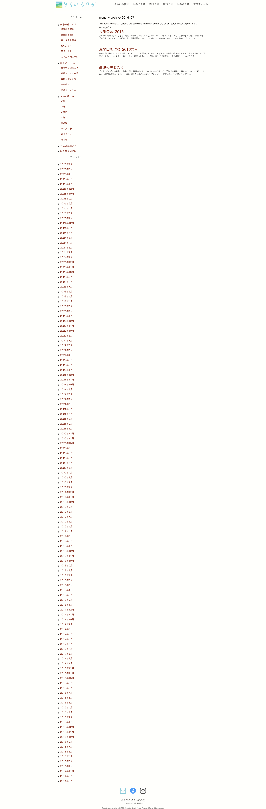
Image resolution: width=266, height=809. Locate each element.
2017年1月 (66, 663)
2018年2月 (66, 600)
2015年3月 (66, 761)
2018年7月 (66, 575)
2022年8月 (66, 336)
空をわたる (66, 51)
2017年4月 (66, 649)
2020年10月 (67, 443)
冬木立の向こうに (69, 57)
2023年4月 (66, 301)
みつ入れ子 (66, 129)
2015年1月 (66, 766)
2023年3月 (66, 306)
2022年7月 (66, 340)
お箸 (63, 107)
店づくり (168, 4)
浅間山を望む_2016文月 (118, 49)
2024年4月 (66, 243)
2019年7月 (66, 517)
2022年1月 (66, 370)
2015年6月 (66, 751)
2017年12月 (67, 609)
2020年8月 (66, 453)
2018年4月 (66, 590)
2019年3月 (66, 536)
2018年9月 (66, 565)
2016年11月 (67, 673)
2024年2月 (66, 252)
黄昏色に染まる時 (69, 73)
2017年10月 (67, 619)
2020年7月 (66, 458)
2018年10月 (67, 561)
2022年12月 (67, 321)
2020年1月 (66, 487)
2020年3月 (66, 477)
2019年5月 (66, 526)
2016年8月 (66, 688)
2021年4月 (66, 414)
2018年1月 (66, 605)
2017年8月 (66, 629)
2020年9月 (66, 448)
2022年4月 (66, 355)
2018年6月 (66, 580)
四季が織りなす (68, 24)
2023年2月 (66, 311)
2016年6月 (66, 698)
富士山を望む (67, 35)
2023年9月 (66, 277)
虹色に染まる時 (68, 79)
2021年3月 (66, 419)
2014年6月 (66, 781)
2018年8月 (66, 570)
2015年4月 (66, 756)
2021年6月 (66, 404)
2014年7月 (66, 776)
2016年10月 (67, 678)
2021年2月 (66, 424)
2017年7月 (66, 634)
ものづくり (139, 4)
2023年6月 (66, 291)
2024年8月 (66, 228)
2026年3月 (66, 179)
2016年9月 (66, 683)
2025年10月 (67, 194)
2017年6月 (66, 639)
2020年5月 (66, 468)
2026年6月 (66, 169)
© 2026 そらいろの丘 (133, 800)
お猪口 (64, 112)
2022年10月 (67, 331)
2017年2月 (66, 658)
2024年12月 (67, 223)
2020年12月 (67, 433)
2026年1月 (66, 184)
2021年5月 (66, 409)
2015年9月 (66, 742)
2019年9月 (66, 507)
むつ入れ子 (66, 134)
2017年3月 (66, 654)
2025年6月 (66, 203)
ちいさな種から (68, 146)
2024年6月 (66, 238)
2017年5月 (66, 644)
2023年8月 (66, 282)
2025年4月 (66, 208)
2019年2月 (66, 541)
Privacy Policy (141, 808)
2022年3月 (66, 360)
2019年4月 (66, 531)
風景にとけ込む (68, 63)
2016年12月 (67, 668)
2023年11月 (67, 267)
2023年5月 (66, 296)
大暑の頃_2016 (111, 31)
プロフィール (200, 4)
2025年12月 (67, 189)
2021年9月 (66, 389)
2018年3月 (66, 595)
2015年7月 (66, 747)
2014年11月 (67, 771)
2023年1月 (66, 316)
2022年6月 (66, 345)
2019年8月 (66, 512)
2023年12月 (67, 262)
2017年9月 (66, 624)
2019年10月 (67, 502)
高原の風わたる (111, 67)
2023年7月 (66, 286)
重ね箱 (64, 123)
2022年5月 (66, 350)
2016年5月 (66, 702)
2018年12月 (67, 551)
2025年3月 (66, 213)
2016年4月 (66, 707)
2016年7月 (66, 693)
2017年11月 (67, 614)
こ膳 (63, 117)
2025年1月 (66, 218)
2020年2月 (66, 482)
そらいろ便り (121, 4)
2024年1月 (66, 257)
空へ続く (65, 84)
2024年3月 (66, 247)
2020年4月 (66, 472)
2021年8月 (66, 394)
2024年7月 (66, 233)
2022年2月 (66, 365)
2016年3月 (66, 712)
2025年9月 (66, 198)
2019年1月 (66, 546)
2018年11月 (67, 556)
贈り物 (64, 140)
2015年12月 (67, 727)
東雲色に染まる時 (69, 68)
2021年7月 (66, 399)
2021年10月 (67, 384)
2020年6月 (66, 463)
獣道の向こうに (68, 90)
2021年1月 (66, 428)
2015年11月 (67, 732)
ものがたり (183, 4)
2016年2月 (66, 717)
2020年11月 (67, 438)
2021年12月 (67, 375)
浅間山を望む (67, 29)
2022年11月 (67, 326)
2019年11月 (67, 497)
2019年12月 (67, 492)
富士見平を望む (68, 40)
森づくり (154, 4)
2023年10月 (67, 272)
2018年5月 (66, 585)
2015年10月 (67, 737)
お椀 (63, 101)
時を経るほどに (68, 151)
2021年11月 (67, 379)
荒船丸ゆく (66, 46)
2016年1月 (66, 722)
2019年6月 (66, 521)
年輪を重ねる (67, 96)
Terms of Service (154, 808)
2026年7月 (66, 164)
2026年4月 (66, 174)
